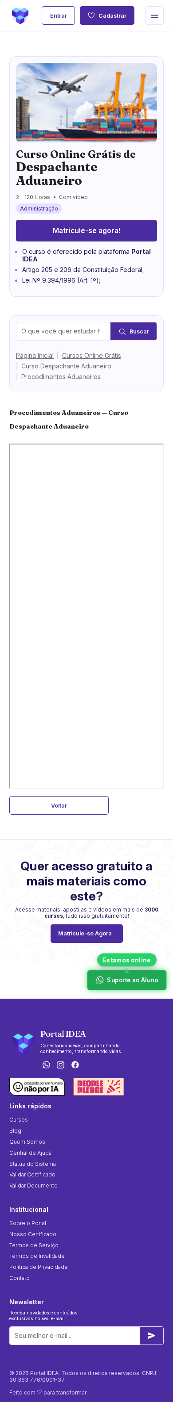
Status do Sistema (32, 1164)
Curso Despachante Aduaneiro (66, 366)
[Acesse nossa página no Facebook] (75, 1065)
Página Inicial (35, 355)
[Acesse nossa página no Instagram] (61, 1065)
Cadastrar (112, 15)
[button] (154, 15)
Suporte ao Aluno (132, 980)
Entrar (58, 15)
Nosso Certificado (32, 1234)
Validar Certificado (32, 1174)
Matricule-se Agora (85, 933)
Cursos (18, 1119)
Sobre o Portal (27, 1223)
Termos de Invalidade (37, 1256)
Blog (15, 1130)
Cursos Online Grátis (91, 355)
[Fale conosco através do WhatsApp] (46, 1065)
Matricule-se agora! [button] (86, 230)
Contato (19, 1278)
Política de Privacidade (38, 1267)
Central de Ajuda (30, 1152)
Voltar (59, 805)
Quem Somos (27, 1141)
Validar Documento (33, 1185)
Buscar (139, 331)
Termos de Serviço (34, 1245)
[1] (152, 1335)
